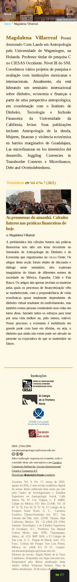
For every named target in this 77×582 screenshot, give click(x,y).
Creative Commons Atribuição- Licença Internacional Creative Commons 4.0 (37, 466)
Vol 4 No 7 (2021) (43, 183)
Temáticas (15, 182)
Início (7, 23)
